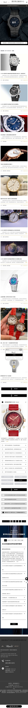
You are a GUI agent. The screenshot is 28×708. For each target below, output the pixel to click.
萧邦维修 (4, 141)
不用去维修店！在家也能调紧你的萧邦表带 (8, 134)
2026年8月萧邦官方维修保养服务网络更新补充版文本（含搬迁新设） (13, 73)
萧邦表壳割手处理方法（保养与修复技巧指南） (13, 464)
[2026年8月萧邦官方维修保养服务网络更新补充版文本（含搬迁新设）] (14, 70)
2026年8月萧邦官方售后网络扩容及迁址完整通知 (9, 104)
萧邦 (4, 80)
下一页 (24, 521)
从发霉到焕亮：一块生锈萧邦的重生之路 (9, 597)
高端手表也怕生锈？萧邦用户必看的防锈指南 (9, 198)
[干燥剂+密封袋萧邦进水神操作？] (14, 160)
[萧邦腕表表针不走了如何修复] (14, 372)
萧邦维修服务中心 (16, 683)
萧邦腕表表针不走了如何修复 (6, 375)
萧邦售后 (7, 80)
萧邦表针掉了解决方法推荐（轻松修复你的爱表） (14, 456)
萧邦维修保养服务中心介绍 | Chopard (12, 402)
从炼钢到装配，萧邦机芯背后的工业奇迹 (8, 296)
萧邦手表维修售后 (8, 50)
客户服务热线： (14, 685)
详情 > (7, 441)
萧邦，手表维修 (7, 483)
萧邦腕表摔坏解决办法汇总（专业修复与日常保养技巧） (15, 460)
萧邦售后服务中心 (18, 1)
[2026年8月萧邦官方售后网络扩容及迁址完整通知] (14, 101)
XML (14, 688)
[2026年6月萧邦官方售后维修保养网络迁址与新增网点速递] (14, 255)
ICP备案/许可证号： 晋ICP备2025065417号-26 (14, 686)
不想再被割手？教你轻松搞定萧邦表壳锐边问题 (10, 601)
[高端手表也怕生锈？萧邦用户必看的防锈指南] (14, 195)
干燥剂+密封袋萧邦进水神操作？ (7, 164)
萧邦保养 (4, 170)
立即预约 (14, 354)
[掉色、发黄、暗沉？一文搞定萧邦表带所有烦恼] (14, 339)
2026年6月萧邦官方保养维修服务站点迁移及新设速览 (10, 230)
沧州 (20, 483)
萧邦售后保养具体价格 (6, 549)
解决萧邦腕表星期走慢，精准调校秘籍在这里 (13, 449)
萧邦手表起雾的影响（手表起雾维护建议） (13, 445)
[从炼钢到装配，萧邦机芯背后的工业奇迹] (14, 293)
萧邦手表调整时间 (7, 476)
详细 (26, 107)
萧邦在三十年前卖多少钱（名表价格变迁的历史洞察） (15, 468)
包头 (7, 480)
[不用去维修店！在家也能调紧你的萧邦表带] (14, 131)
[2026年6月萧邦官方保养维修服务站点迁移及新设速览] (14, 227)
